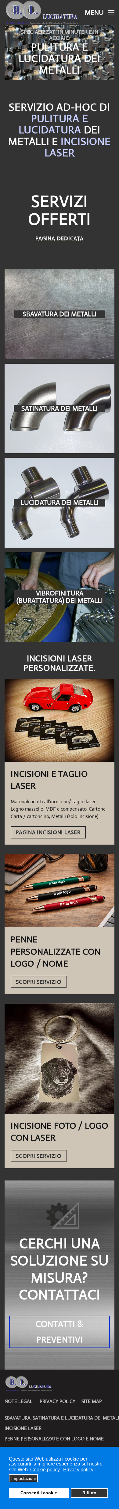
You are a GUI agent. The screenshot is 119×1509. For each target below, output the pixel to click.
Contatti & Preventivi (60, 1332)
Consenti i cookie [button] (38, 1492)
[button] (100, 12)
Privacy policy (57, 1401)
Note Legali (19, 1401)
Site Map (91, 1401)
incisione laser (78, 147)
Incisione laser (23, 1428)
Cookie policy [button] (45, 1469)
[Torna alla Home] (43, 12)
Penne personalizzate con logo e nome (54, 1438)
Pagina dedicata (59, 238)
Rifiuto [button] (89, 1492)
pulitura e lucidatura (53, 124)
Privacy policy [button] (78, 1469)
